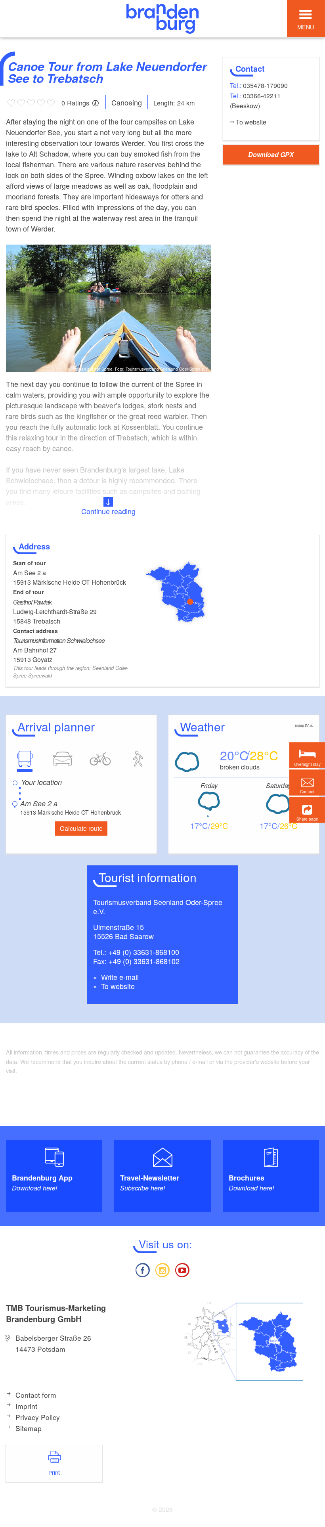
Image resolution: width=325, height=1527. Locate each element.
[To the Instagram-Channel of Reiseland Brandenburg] (162, 1269)
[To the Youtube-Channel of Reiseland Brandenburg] (182, 1269)
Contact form (35, 1395)
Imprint (26, 1406)
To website (117, 986)
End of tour (28, 592)
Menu (305, 27)
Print (54, 1472)
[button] (307, 810)
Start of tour (29, 563)
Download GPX (271, 154)
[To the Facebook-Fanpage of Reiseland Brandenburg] (142, 1269)
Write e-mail (119, 977)
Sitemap (28, 1428)
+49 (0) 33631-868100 (143, 952)
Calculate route (81, 828)
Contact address (35, 631)
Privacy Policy (37, 1417)
